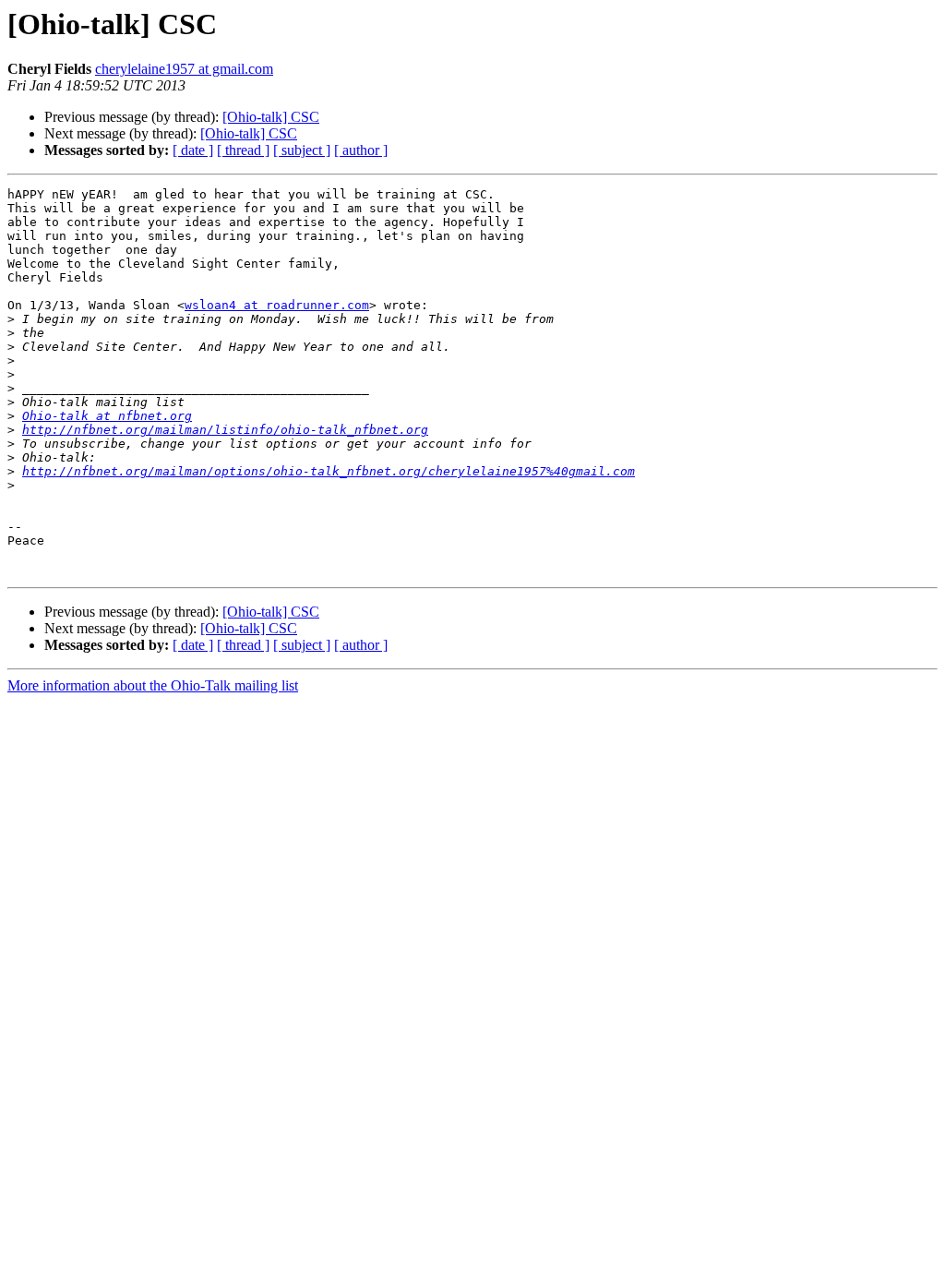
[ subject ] (301, 150)
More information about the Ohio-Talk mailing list (152, 685)
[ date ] (193, 150)
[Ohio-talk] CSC (270, 117)
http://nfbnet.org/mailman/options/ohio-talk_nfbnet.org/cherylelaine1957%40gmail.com (328, 471)
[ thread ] (243, 150)
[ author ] (361, 150)
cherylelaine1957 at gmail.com (184, 69)
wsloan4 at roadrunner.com (277, 305)
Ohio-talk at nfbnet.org (107, 416)
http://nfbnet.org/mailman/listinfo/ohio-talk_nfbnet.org (225, 430)
